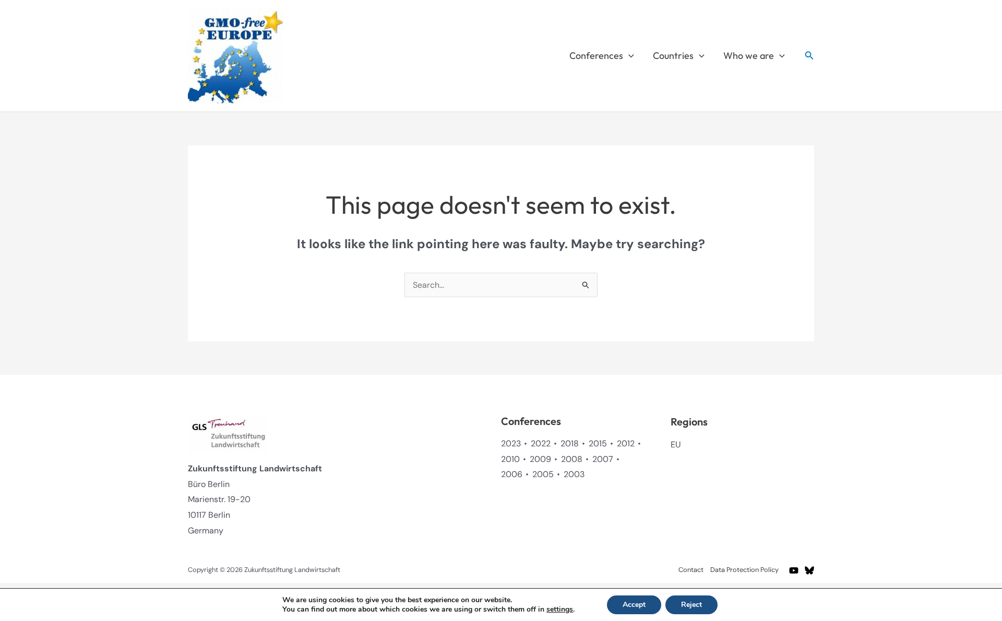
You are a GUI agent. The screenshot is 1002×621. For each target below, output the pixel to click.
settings (559, 609)
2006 (511, 474)
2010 (510, 459)
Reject (691, 605)
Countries (673, 56)
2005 (543, 474)
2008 (571, 459)
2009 (540, 459)
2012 (626, 443)
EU (676, 444)
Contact (690, 569)
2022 (541, 443)
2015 (598, 443)
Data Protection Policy (744, 569)
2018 (569, 443)
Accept (634, 605)
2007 (602, 459)
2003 (574, 474)
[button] (628, 56)
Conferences (596, 56)
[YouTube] (793, 570)
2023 (511, 443)
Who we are (748, 56)
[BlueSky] (809, 570)
